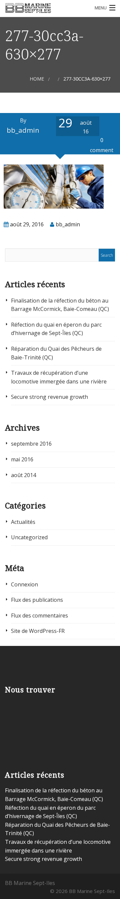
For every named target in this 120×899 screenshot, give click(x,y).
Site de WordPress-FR (38, 631)
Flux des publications (37, 599)
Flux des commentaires (39, 615)
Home (37, 79)
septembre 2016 (31, 443)
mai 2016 (22, 459)
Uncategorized (29, 537)
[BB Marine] (45, 7)
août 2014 (23, 475)
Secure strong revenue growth (49, 397)
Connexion (24, 584)
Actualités (23, 522)
